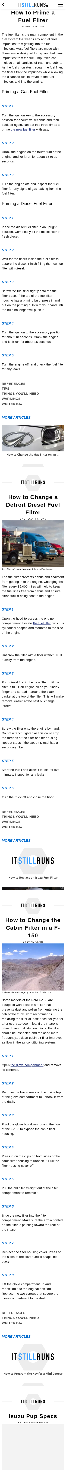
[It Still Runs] (33, 5)
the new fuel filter (23, 129)
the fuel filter (42, 623)
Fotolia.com (46, 569)
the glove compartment (27, 1065)
